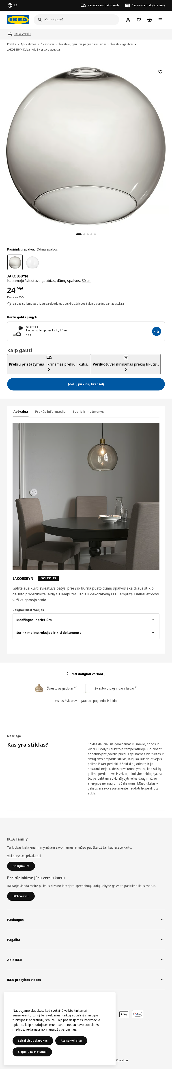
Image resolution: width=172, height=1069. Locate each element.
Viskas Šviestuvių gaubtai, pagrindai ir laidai (86, 701)
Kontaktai (122, 1060)
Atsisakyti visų (71, 1040)
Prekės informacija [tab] (50, 411)
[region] (86, 145)
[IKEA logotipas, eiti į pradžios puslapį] (18, 19)
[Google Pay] (137, 1014)
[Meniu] (160, 19)
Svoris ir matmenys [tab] (88, 411)
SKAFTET (32, 327)
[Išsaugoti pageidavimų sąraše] (160, 71)
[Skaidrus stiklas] (32, 262)
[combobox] (75, 19)
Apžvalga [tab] (20, 411)
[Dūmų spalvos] (15, 262)
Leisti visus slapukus (33, 1040)
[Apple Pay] (123, 1014)
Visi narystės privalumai (24, 856)
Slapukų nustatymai (32, 1052)
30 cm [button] (86, 280)
